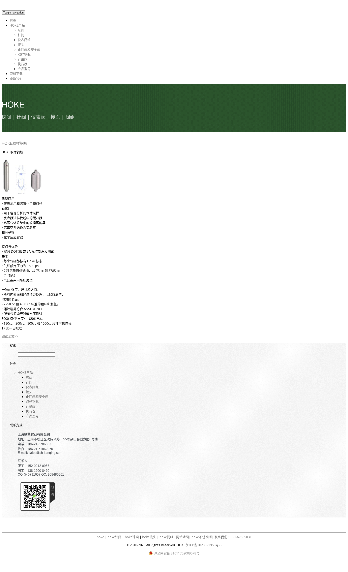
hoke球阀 (132, 537)
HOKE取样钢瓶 (15, 143)
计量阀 (22, 59)
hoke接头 (149, 537)
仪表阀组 (24, 40)
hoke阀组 (166, 537)
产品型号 (24, 69)
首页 (13, 20)
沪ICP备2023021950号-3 (204, 545)
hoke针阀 (114, 537)
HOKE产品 (17, 25)
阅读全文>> (10, 336)
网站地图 (182, 537)
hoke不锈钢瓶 (202, 537)
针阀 (21, 35)
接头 (21, 44)
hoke (100, 537)
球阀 (21, 30)
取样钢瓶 (24, 54)
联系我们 (16, 78)
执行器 (22, 64)
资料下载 (16, 73)
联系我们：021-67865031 (233, 537)
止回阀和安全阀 (29, 49)
